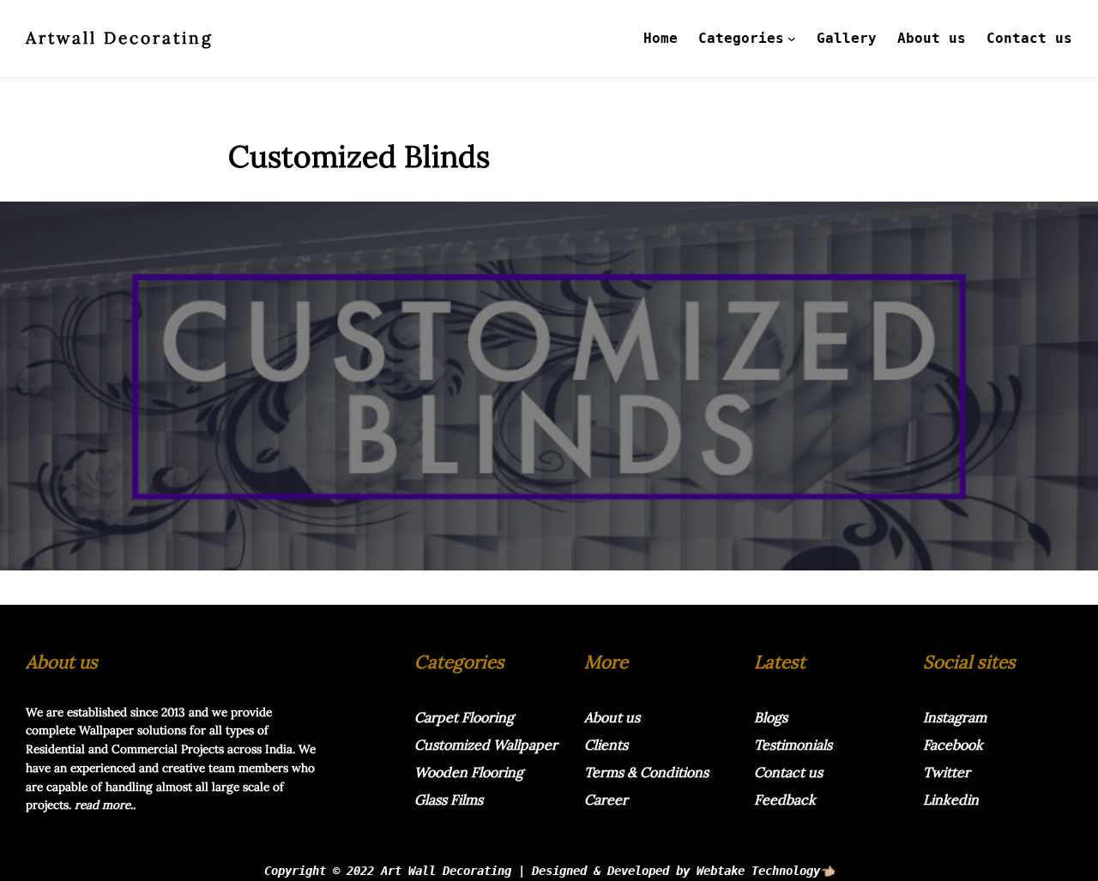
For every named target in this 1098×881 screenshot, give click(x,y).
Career (606, 799)
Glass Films (448, 799)
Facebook (953, 744)
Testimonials (793, 744)
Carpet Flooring (464, 717)
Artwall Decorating (120, 37)
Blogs (770, 717)
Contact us (788, 772)
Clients (606, 744)
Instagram (954, 717)
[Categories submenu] (791, 38)
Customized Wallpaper (486, 744)
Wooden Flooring (468, 772)
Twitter (946, 772)
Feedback (785, 799)
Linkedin (951, 799)
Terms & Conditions (646, 772)
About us (612, 717)
